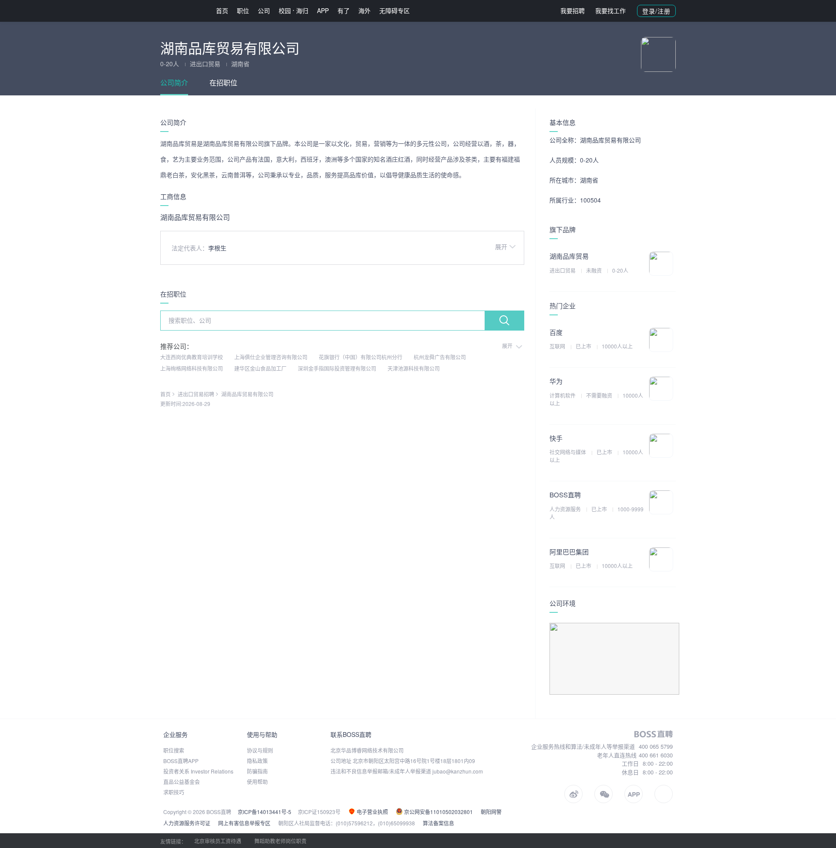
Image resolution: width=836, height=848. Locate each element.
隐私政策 (257, 760)
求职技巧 (173, 792)
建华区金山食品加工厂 (260, 368)
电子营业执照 (371, 811)
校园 (285, 10)
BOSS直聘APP (181, 760)
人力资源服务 (565, 509)
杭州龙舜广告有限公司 (440, 357)
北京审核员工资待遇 (217, 841)
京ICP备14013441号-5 (264, 811)
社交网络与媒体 (568, 452)
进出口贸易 (563, 270)
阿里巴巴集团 (569, 551)
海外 (364, 10)
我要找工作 (610, 10)
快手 (556, 438)
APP (323, 10)
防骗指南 (257, 771)
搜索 (504, 320)
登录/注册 (656, 11)
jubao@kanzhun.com (457, 771)
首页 (222, 10)
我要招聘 (572, 10)
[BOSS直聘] (183, 11)
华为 (556, 380)
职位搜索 (173, 750)
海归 (302, 10)
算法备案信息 (438, 823)
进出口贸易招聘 (196, 394)
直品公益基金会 (181, 781)
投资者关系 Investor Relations (198, 771)
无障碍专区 (394, 10)
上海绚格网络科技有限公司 (191, 368)
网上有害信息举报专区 (244, 823)
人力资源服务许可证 (186, 823)
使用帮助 (257, 781)
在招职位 (223, 83)
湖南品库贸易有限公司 (247, 394)
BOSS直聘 (565, 494)
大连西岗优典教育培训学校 (191, 357)
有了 (343, 10)
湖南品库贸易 (569, 255)
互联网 (557, 346)
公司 (264, 10)
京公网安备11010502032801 (438, 811)
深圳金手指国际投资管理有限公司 (337, 368)
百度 (556, 332)
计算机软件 (563, 395)
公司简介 (174, 83)
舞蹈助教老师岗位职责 (280, 841)
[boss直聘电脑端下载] (663, 794)
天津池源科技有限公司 (414, 368)
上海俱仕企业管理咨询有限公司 (270, 357)
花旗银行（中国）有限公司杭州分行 (360, 357)
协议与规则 (260, 750)
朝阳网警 (491, 811)
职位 (243, 10)
